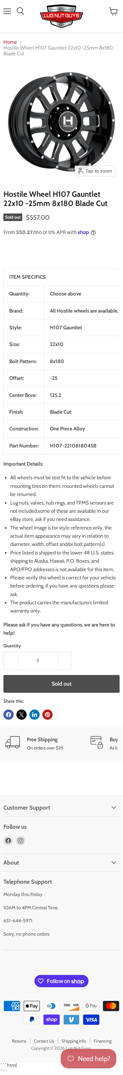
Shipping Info (74, 1041)
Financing (102, 1041)
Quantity (12, 645)
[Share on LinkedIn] (34, 714)
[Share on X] (21, 714)
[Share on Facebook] (8, 714)
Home (10, 42)
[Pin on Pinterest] (47, 714)
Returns (19, 1041)
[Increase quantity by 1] (65, 661)
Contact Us (44, 1041)
